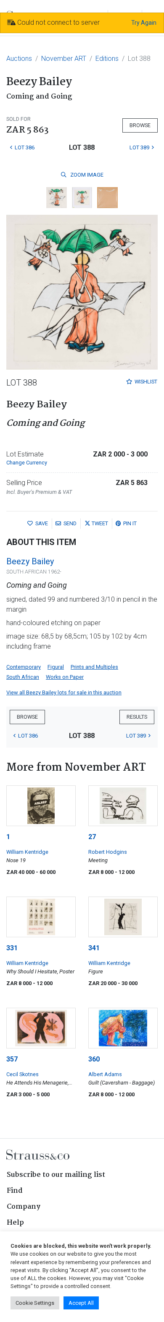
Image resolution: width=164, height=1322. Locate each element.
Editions (107, 59)
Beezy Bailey (30, 561)
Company (23, 1206)
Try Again (143, 22)
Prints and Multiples (94, 667)
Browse (140, 125)
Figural (56, 667)
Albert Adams (105, 1074)
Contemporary (23, 667)
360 (94, 1059)
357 (12, 1059)
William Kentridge (27, 852)
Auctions (19, 59)
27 (92, 837)
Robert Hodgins (107, 852)
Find (15, 1191)
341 (94, 948)
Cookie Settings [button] (35, 1303)
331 (12, 948)
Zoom (86, 175)
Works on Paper (65, 677)
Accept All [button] (81, 1303)
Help (15, 1222)
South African (22, 677)
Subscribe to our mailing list (56, 1175)
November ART (63, 59)
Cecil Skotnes (22, 1074)
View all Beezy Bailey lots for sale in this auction (64, 692)
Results (137, 717)
